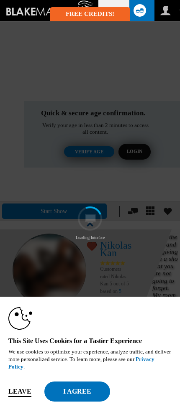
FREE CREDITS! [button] (90, 13)
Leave (19, 391)
